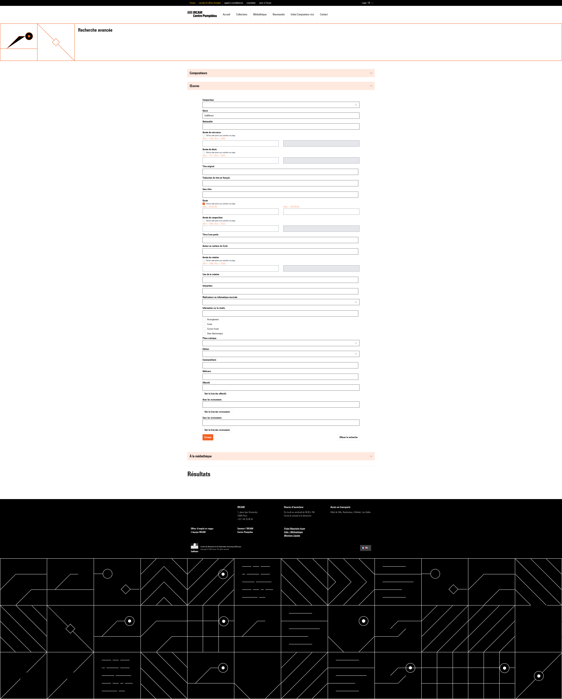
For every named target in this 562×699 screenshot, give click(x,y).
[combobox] (281, 105)
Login (364, 2)
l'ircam (192, 2)
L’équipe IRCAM (198, 532)
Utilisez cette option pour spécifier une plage (220, 135)
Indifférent (209, 115)
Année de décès (210, 149)
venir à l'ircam (265, 2)
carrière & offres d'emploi (210, 2)
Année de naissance (212, 132)
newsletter (251, 2)
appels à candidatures (233, 2)
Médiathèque (260, 14)
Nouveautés (279, 14)
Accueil (226, 14)
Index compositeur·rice (302, 14)
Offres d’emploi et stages (202, 528)
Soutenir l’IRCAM (245, 528)
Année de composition (213, 217)
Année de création (211, 257)
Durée (205, 200)
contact (324, 14)
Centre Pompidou (245, 532)
